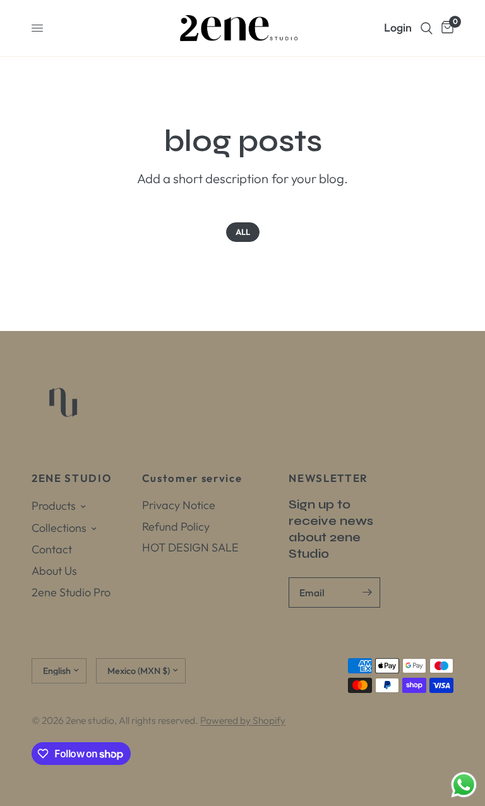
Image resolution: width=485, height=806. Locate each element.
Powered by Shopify (242, 720)
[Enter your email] (367, 592)
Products (54, 505)
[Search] (426, 28)
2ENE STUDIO (71, 478)
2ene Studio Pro (71, 592)
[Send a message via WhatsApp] (464, 785)
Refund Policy (176, 526)
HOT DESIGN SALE (190, 547)
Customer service (192, 478)
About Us (54, 570)
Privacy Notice (178, 505)
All (243, 232)
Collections (59, 527)
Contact (52, 549)
